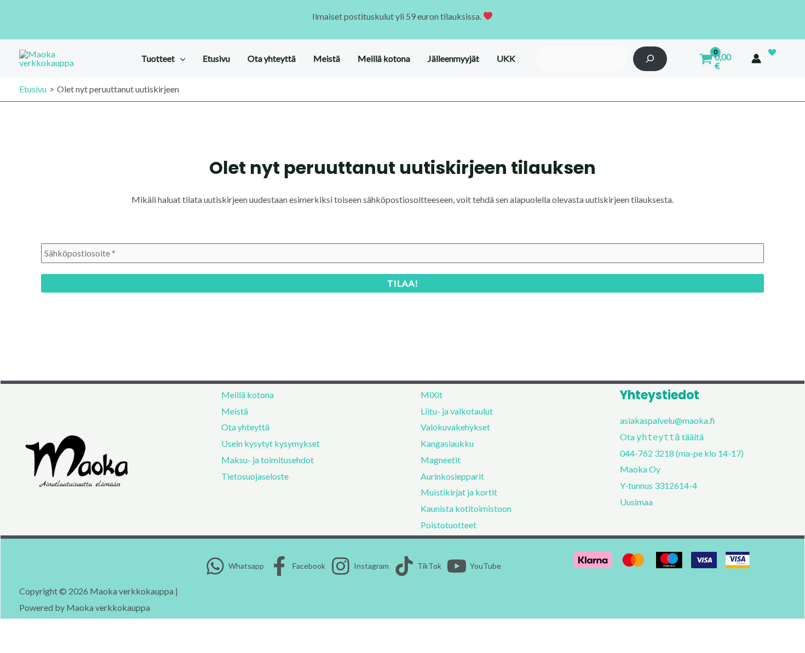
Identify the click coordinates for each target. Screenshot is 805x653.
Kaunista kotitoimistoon (466, 508)
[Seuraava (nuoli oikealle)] (34, 647)
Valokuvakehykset (455, 427)
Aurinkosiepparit (452, 476)
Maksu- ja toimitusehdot (267, 459)
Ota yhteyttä (245, 427)
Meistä (234, 411)
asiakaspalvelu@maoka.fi (667, 420)
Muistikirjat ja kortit (459, 492)
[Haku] (650, 58)
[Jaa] (58, 630)
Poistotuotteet (448, 525)
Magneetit (441, 459)
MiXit (431, 394)
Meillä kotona (247, 394)
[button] (180, 58)
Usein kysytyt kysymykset (270, 443)
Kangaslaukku (447, 443)
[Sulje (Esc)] (82, 630)
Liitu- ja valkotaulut (457, 411)
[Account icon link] (756, 58)
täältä (693, 437)
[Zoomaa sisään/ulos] (11, 630)
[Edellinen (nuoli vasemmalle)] (11, 647)
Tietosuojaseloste (255, 476)
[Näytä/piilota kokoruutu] (34, 630)
